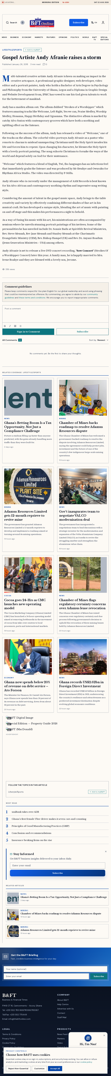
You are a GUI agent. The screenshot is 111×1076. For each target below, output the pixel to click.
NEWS (4, 37)
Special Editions (105, 38)
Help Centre (63, 1004)
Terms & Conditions (11, 1034)
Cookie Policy (8, 1043)
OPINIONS (63, 37)
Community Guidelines (13, 1047)
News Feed (62, 1034)
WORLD (85, 37)
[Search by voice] (23, 23)
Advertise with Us (65, 1008)
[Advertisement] (57, 756)
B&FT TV (94, 38)
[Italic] (10, 326)
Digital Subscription (66, 1047)
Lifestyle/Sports (12, 50)
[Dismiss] (106, 851)
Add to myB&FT (33, 50)
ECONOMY (26, 37)
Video (60, 1043)
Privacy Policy (8, 1038)
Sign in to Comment (28, 331)
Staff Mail (61, 1017)
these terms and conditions (32, 297)
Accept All (55, 1068)
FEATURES (51, 37)
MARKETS (39, 37)
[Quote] (15, 326)
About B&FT (63, 1000)
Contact (61, 1013)
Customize (39, 1068)
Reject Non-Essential (18, 1068)
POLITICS (75, 37)
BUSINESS (14, 37)
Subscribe (78, 22)
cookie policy (86, 1062)
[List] (20, 326)
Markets (61, 1038)
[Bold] (4, 326)
